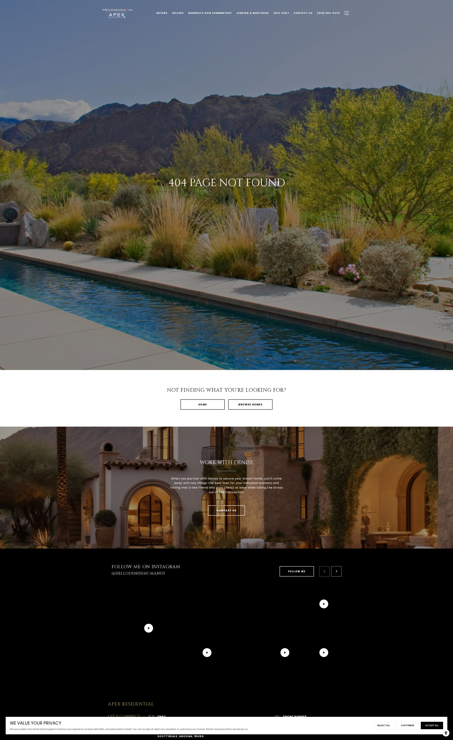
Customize (407, 725)
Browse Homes (250, 404)
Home (202, 404)
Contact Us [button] (226, 510)
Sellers (178, 13)
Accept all (432, 725)
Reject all (383, 725)
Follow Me (297, 571)
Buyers (162, 13)
